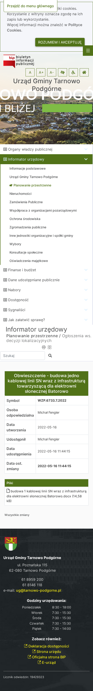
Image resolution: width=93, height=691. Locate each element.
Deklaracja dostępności (48, 646)
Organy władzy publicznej (30, 149)
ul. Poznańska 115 (32, 565)
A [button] (30, 72)
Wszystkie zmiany (17, 515)
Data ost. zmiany (14, 466)
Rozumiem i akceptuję (60, 42)
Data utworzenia (16, 427)
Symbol (13, 400)
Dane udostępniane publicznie (34, 280)
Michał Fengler (48, 412)
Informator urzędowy (26, 159)
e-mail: (32, 590)
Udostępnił (16, 439)
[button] (62, 72)
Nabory (14, 290)
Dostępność (18, 300)
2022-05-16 (47, 427)
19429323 (37, 677)
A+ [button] (41, 72)
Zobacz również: (46, 639)
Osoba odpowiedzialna (20, 413)
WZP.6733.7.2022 (52, 400)
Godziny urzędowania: (46, 600)
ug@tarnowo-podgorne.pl (38, 590)
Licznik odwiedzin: (16, 677)
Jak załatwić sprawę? (26, 319)
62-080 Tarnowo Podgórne (32, 570)
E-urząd (48, 662)
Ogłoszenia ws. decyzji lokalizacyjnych (49, 338)
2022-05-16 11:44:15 (54, 451)
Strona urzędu (48, 651)
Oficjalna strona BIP (48, 657)
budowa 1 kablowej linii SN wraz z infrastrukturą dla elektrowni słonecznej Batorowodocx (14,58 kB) (46, 496)
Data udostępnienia (19, 451)
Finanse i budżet (22, 270)
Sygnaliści (16, 310)
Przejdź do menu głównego (30, 6)
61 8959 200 (32, 579)
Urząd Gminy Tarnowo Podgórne (46, 85)
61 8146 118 (32, 585)
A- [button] (52, 72)
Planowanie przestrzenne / (33, 335)
